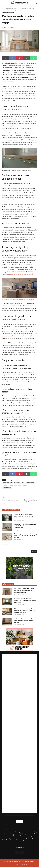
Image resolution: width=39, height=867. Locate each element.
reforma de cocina (22, 485)
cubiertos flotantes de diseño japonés (21, 274)
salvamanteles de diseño (10, 211)
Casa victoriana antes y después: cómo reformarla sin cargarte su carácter (24, 516)
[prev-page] (3, 543)
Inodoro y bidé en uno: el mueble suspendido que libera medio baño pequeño (24, 620)
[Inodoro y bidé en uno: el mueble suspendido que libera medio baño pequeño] (7, 621)
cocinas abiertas (30, 480)
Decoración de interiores (12, 8)
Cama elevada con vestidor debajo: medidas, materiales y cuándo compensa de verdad (24, 590)
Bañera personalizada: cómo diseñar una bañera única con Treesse (29, 502)
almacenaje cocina (11, 480)
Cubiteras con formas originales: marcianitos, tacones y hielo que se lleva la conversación (24, 610)
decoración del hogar (19, 482)
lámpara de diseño (8, 336)
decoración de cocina (8, 482)
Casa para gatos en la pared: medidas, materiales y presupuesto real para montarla (25, 535)
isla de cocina (13, 485)
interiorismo (6, 485)
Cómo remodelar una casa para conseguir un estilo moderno (10, 502)
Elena (5, 27)
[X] (21, 852)
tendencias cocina (7, 487)
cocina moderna (21, 480)
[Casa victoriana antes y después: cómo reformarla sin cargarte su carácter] (7, 517)
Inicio (3, 8)
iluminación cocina (30, 482)
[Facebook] (17, 852)
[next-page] (6, 543)
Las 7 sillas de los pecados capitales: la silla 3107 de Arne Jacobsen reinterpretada (25, 525)
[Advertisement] (19, 733)
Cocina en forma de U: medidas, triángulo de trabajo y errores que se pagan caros (25, 600)
